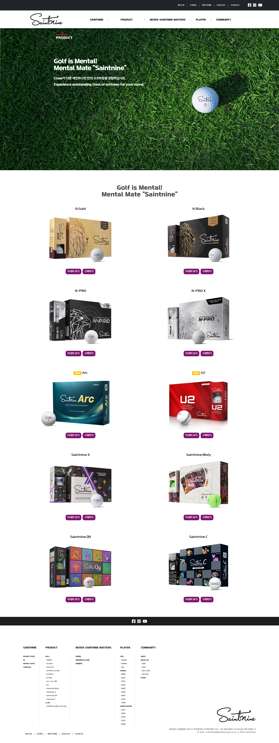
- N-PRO (48, 678)
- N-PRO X (49, 674)
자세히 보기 (73, 271)
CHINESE (235, 5)
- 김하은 (122, 695)
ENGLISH (221, 5)
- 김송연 (122, 713)
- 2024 (143, 667)
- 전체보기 (48, 660)
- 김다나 (122, 710)
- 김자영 (122, 717)
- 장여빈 (123, 692)
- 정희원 (122, 724)
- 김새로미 (123, 663)
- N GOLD (49, 663)
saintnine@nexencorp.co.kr (221, 732)
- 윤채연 (122, 674)
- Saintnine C (50, 699)
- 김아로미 (123, 660)
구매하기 (89, 271)
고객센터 (193, 5)
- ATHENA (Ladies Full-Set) (56, 706)
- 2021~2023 (145, 671)
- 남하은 (123, 688)
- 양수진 (122, 720)
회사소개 (181, 5)
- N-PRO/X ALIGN (52, 671)
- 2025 (143, 663)
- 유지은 (122, 681)
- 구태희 (122, 703)
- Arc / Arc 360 (51, 681)
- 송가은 (122, 699)
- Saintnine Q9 (51, 695)
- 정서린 (122, 685)
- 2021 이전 (144, 674)
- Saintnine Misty (52, 688)
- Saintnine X (50, 692)
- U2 (47, 685)
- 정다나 (122, 678)
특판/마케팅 (206, 5)
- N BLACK (49, 667)
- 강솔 (122, 667)
